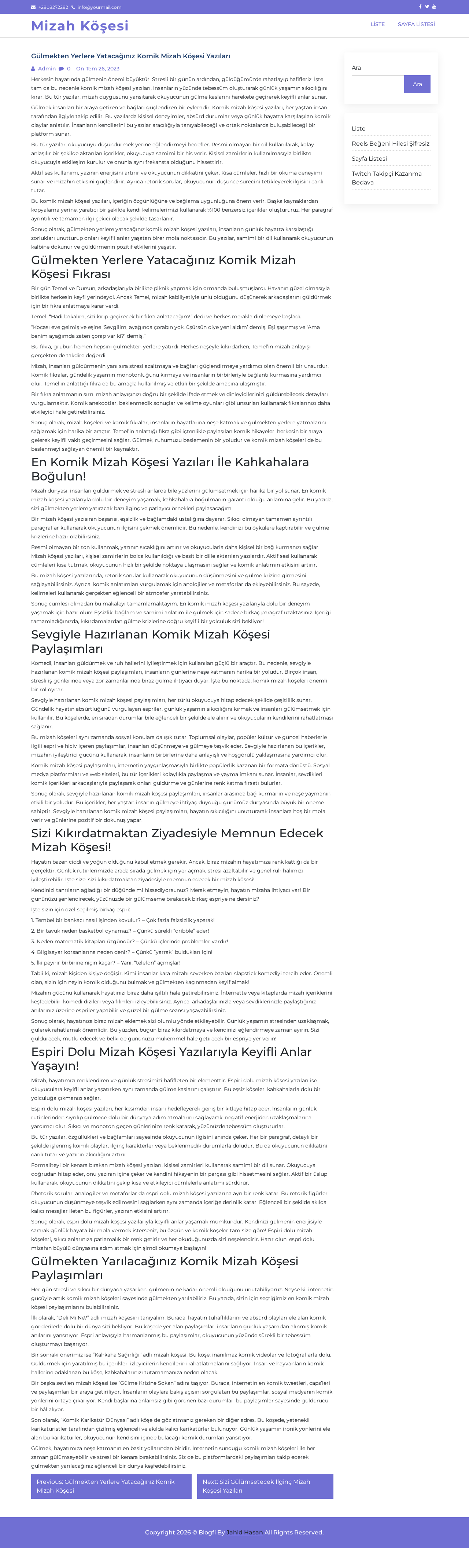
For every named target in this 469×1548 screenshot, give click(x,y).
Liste (359, 128)
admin (46, 68)
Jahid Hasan (244, 1532)
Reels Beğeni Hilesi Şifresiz (390, 143)
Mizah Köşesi (80, 26)
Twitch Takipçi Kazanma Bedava (387, 178)
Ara (356, 67)
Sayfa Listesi (369, 158)
